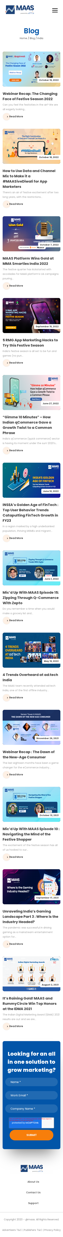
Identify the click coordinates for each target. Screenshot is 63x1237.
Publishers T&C (33, 1230)
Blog (32, 38)
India (40, 38)
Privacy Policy (52, 1230)
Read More (16, 116)
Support (33, 1203)
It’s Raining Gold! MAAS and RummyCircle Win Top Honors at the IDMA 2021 (30, 1003)
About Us (33, 1182)
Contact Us (33, 1192)
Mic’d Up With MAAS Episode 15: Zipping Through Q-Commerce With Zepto (31, 597)
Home (23, 38)
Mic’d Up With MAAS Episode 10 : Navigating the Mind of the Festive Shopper (31, 834)
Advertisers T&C (12, 1230)
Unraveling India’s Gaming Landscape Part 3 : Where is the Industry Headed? (30, 916)
